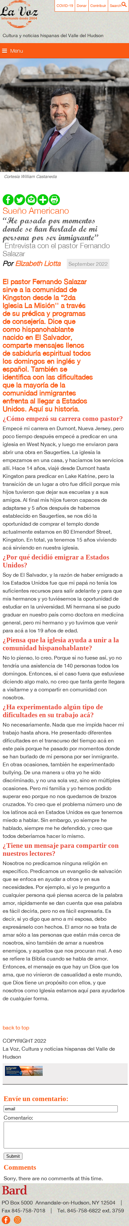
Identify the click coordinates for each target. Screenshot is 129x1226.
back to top (16, 1027)
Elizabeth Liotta (38, 263)
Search (115, 5)
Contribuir (98, 5)
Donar (82, 5)
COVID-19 (65, 5)
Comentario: (18, 1117)
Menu (16, 50)
